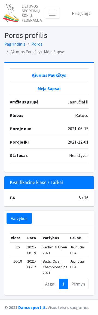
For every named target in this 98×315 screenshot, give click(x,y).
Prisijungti (81, 13)
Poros (36, 44)
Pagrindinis (14, 44)
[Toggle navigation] (52, 13)
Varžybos (19, 218)
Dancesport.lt (32, 307)
